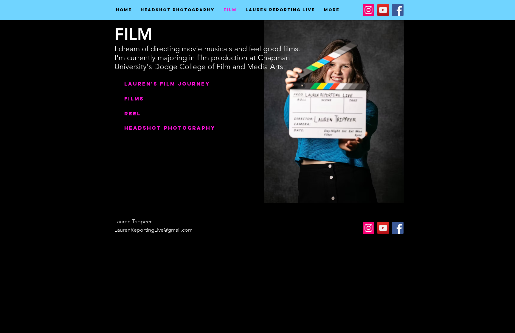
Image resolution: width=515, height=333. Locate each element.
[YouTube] (383, 10)
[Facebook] (398, 10)
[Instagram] (368, 10)
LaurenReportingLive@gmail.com (153, 230)
